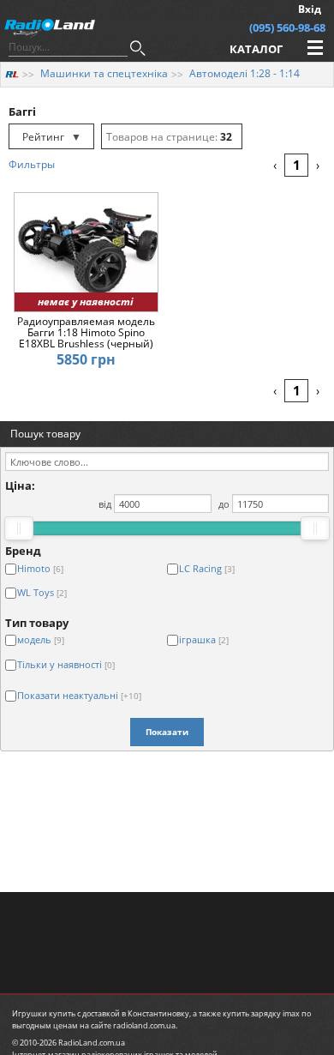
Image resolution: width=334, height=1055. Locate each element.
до (224, 503)
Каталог (256, 49)
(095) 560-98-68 (287, 27)
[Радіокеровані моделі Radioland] (12, 73)
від (104, 503)
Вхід (309, 9)
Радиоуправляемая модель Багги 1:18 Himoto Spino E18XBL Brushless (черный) (86, 333)
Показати (167, 732)
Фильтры (32, 164)
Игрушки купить (43, 1013)
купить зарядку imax (261, 1013)
